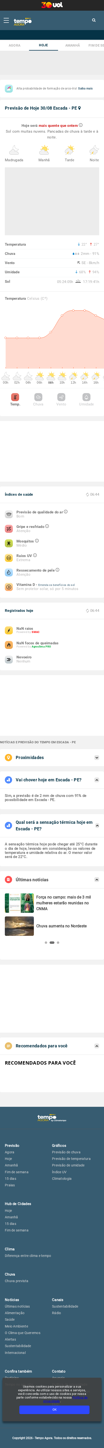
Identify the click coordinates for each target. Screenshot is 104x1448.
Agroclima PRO (41, 646)
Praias (10, 1185)
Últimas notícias (17, 1306)
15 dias (10, 1179)
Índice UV (59, 1172)
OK (54, 1409)
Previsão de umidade (68, 1165)
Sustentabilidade (18, 1346)
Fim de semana (17, 1172)
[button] (46, 942)
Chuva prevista (16, 1281)
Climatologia (62, 1179)
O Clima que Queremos (22, 1333)
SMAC (35, 632)
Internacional (15, 1353)
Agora (15, 45)
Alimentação (14, 1313)
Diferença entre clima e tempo (28, 1256)
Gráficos (59, 1145)
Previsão (12, 1145)
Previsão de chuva (66, 1152)
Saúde (10, 1319)
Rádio (56, 1313)
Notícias (12, 1300)
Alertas (10, 1339)
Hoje (43, 45)
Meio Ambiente (16, 1326)
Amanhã (72, 45)
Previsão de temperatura (71, 1159)
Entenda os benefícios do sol (56, 585)
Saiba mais (85, 88)
